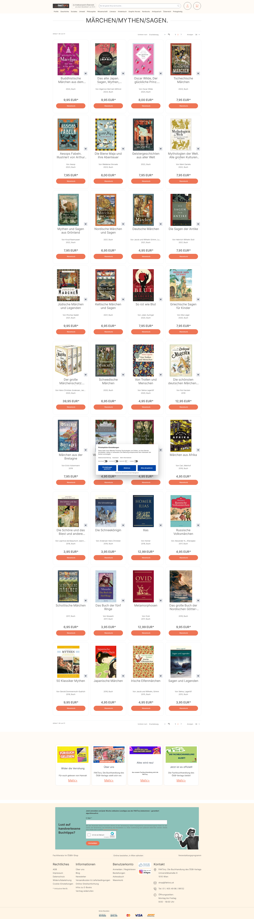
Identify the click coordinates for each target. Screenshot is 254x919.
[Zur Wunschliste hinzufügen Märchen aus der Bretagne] (85, 450)
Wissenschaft (103, 11)
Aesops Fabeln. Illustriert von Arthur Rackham (71, 156)
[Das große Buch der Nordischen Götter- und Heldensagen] (181, 585)
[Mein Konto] (187, 6)
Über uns (109, 767)
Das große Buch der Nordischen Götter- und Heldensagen (183, 608)
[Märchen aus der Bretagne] (68, 434)
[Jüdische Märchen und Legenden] (68, 284)
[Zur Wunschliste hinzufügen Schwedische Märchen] (123, 375)
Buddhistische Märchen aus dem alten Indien (70, 80)
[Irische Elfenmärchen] (143, 660)
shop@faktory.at (166, 882)
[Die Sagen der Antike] (181, 208)
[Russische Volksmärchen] (181, 510)
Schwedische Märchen (108, 381)
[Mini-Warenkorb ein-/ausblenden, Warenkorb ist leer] (197, 6)
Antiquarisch (156, 11)
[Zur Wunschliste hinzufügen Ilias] (160, 525)
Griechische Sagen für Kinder (183, 306)
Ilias (146, 530)
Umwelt (82, 11)
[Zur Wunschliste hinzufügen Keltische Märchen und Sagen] (123, 299)
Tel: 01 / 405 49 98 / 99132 (171, 888)
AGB (55, 869)
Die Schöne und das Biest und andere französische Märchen (71, 532)
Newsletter (81, 876)
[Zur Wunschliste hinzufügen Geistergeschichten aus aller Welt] (160, 149)
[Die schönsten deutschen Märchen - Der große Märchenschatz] (181, 359)
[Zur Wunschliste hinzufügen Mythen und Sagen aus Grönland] (85, 224)
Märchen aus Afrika (183, 455)
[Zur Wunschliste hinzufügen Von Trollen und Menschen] (160, 375)
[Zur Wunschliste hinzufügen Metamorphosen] (160, 600)
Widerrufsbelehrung (62, 880)
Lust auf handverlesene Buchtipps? (69, 828)
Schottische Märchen (71, 605)
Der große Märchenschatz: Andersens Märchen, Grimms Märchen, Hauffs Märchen (70, 382)
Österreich (167, 11)
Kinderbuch (122, 11)
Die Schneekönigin (108, 530)
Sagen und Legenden (183, 681)
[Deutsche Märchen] (143, 208)
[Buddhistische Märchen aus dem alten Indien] (68, 58)
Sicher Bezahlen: (104, 911)
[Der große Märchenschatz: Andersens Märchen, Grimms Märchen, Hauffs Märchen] (68, 359)
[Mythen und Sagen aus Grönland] (68, 208)
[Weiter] (181, 34)
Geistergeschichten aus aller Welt (145, 155)
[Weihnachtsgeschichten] (106, 434)
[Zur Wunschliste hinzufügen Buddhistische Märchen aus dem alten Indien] (85, 73)
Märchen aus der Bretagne (71, 456)
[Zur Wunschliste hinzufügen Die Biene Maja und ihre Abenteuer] (123, 149)
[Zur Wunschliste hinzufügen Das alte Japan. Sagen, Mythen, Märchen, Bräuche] (123, 73)
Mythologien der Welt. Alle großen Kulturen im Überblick (183, 156)
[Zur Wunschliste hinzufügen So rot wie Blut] (160, 299)
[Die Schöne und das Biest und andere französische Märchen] (68, 510)
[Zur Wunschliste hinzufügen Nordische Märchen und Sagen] (123, 224)
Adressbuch (118, 876)
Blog (78, 873)
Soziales (74, 11)
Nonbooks (146, 11)
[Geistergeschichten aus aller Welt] (143, 133)
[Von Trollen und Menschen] (143, 359)
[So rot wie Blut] (143, 284)
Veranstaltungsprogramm (189, 855)
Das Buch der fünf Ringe (108, 607)
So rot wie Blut (146, 304)
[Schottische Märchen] (68, 585)
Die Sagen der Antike (183, 229)
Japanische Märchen (108, 681)
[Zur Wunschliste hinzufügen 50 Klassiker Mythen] (85, 676)
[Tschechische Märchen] (181, 58)
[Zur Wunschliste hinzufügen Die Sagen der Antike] (198, 224)
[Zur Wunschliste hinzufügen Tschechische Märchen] (198, 73)
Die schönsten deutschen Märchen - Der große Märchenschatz (183, 382)
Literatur (113, 11)
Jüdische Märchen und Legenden (71, 306)
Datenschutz (59, 876)
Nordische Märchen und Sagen (108, 230)
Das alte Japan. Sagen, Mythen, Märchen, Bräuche (108, 80)
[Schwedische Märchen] (106, 359)
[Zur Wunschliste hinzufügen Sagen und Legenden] (198, 676)
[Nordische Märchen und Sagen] (106, 208)
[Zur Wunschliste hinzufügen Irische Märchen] (160, 450)
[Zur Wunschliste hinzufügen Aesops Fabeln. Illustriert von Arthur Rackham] (85, 149)
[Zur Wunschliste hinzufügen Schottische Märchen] (85, 600)
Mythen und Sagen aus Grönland (70, 230)
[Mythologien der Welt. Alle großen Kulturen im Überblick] (181, 133)
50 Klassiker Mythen (70, 681)
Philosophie (91, 11)
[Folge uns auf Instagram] (144, 871)
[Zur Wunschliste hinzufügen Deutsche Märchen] (160, 224)
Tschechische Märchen (183, 80)
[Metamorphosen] (143, 585)
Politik (56, 11)
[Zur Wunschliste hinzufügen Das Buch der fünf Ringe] (123, 600)
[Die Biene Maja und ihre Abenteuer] (106, 133)
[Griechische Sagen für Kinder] (181, 284)
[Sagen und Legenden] (181, 660)
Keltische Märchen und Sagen (108, 306)
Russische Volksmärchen (183, 531)
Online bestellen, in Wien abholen (128, 855)
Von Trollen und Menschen (146, 381)
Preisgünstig (177, 11)
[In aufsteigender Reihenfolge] (169, 34)
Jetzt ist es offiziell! (181, 767)
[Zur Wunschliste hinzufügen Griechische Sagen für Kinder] (198, 299)
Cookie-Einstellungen (63, 884)
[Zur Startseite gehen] (61, 6)
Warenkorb (118, 880)
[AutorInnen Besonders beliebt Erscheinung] (157, 34)
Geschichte (64, 11)
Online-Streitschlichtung (87, 884)
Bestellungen (119, 873)
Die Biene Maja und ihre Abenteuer (108, 155)
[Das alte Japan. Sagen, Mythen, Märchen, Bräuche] (106, 58)
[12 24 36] (197, 35)
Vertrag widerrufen (85, 891)
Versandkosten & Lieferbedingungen (93, 880)
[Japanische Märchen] (106, 660)
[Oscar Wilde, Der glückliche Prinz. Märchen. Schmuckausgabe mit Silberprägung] (143, 58)
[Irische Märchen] (143, 434)
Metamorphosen (145, 605)
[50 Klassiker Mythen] (68, 660)
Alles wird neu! (145, 762)
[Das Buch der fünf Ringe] (106, 585)
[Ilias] (143, 510)
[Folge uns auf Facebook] (144, 865)
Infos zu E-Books (84, 887)
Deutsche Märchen (145, 229)
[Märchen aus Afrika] (181, 434)
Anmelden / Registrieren (124, 869)
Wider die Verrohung (73, 768)
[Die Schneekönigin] (106, 510)
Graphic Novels (134, 11)
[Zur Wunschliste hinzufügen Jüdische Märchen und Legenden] (85, 299)
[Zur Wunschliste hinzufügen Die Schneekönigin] (123, 525)
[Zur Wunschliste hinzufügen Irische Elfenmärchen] (160, 676)
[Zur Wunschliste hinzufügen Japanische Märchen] (123, 676)
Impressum (58, 873)
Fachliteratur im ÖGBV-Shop (65, 855)
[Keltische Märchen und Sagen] (106, 284)
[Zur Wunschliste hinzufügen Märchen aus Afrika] (198, 450)
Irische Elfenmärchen (145, 681)
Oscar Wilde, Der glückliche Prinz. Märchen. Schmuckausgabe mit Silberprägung (146, 80)
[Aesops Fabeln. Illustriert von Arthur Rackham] (68, 133)
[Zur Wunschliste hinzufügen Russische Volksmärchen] (198, 525)
